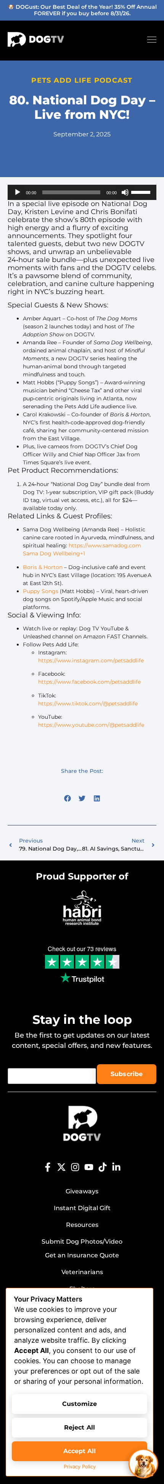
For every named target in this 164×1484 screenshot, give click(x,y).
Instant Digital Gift (82, 1208)
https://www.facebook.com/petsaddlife (89, 681)
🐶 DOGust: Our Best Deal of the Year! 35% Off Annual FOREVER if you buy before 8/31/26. (82, 10)
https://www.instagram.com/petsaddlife (91, 660)
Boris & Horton (43, 567)
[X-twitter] (61, 1167)
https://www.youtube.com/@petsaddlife (91, 724)
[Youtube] (88, 1167)
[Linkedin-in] (116, 1167)
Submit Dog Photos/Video (82, 1241)
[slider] (142, 191)
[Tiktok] (102, 1167)
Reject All (79, 1427)
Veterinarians (82, 1272)
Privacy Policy (80, 1466)
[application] (82, 192)
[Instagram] (75, 1167)
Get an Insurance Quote (82, 1255)
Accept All (79, 1451)
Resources (82, 1224)
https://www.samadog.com (105, 545)
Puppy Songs (40, 591)
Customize (79, 1403)
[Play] (17, 192)
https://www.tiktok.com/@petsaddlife (88, 703)
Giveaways (82, 1191)
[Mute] (125, 192)
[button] (67, 798)
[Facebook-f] (47, 1167)
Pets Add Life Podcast (81, 80)
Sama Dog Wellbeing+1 (54, 553)
